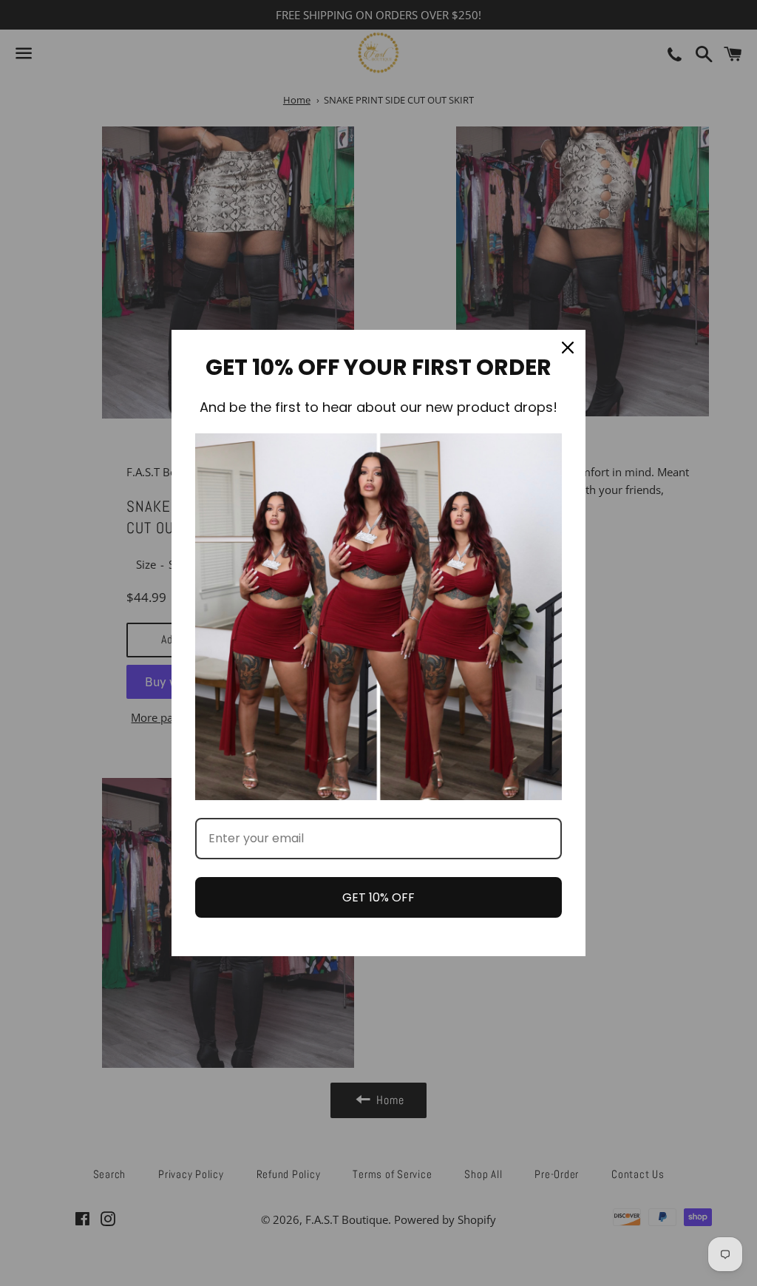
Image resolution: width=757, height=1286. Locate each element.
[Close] (567, 347)
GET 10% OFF (378, 897)
